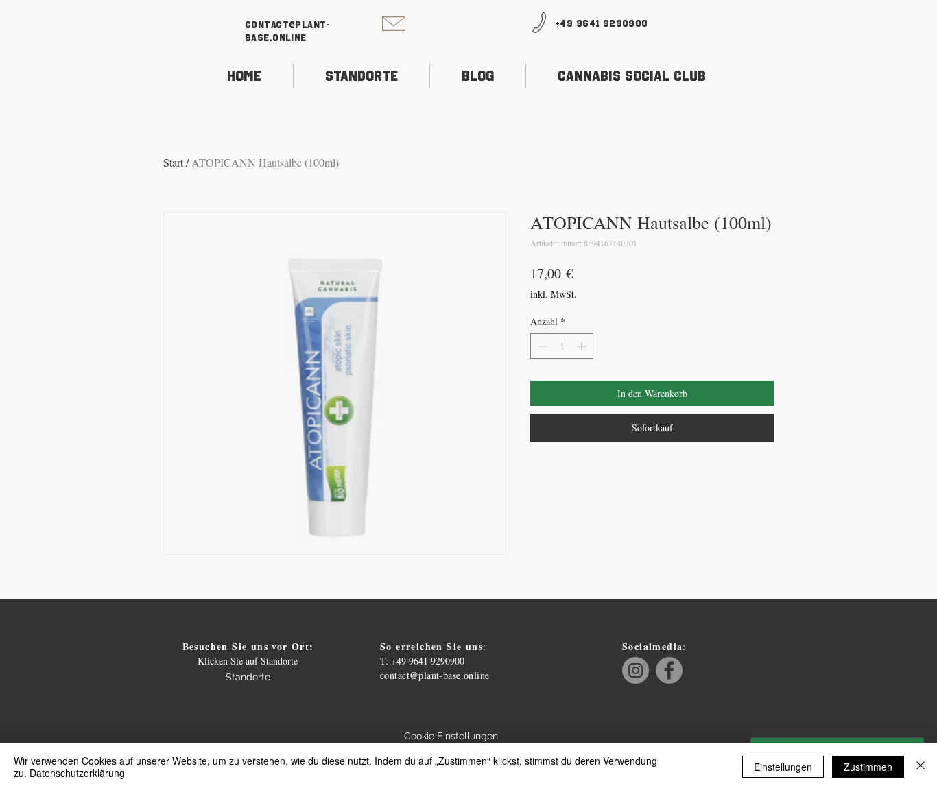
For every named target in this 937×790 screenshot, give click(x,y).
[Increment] (582, 346)
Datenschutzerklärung (77, 773)
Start (173, 162)
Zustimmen (868, 767)
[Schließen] (920, 766)
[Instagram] (635, 670)
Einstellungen (783, 767)
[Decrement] (540, 346)
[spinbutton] (561, 346)
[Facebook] (669, 670)
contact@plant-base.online (435, 675)
